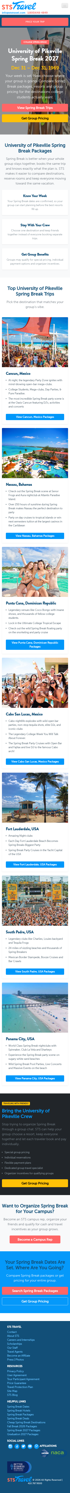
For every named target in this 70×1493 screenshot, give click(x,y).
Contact (12, 1332)
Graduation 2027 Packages (22, 1434)
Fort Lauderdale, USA (22, 829)
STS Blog (12, 1394)
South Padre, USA (20, 932)
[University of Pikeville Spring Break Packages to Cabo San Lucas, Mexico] (35, 683)
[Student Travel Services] (19, 5)
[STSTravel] (20, 1478)
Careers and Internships (21, 1339)
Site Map (12, 1391)
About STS (13, 1335)
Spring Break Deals (18, 1418)
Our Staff (12, 1347)
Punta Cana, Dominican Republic (31, 603)
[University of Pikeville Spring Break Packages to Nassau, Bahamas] (35, 453)
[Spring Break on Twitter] (24, 1446)
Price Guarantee (16, 1383)
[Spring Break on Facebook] (17, 1446)
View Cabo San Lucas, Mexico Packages (35, 761)
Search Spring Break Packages (35, 1291)
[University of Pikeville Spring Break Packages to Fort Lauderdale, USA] (35, 798)
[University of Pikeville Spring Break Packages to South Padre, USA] (35, 901)
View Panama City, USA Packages (35, 1078)
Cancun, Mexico (18, 373)
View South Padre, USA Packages (35, 971)
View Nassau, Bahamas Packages (35, 535)
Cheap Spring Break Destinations (26, 1422)
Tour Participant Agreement (23, 1379)
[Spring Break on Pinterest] (37, 1446)
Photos (19, 1359)
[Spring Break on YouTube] (30, 1446)
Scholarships (14, 1343)
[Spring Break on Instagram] (11, 1446)
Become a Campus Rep (35, 1239)
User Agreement (17, 1375)
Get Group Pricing (35, 118)
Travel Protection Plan (20, 1387)
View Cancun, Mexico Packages (35, 416)
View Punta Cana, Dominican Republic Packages (35, 644)
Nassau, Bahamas (19, 484)
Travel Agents (15, 1351)
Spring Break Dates (18, 1406)
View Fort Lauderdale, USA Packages (35, 864)
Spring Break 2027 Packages (23, 1430)
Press (10, 1359)
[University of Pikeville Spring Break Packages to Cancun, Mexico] (35, 342)
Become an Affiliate (18, 1355)
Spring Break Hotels (18, 1410)
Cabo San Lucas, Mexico (24, 714)
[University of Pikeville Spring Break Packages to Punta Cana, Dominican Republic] (35, 572)
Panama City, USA (20, 1039)
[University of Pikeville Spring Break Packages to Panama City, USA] (35, 1008)
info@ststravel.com (13, 12)
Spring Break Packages (20, 1414)
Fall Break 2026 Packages (22, 1426)
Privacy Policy (15, 1371)
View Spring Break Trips (35, 108)
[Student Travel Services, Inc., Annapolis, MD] (19, 1467)
